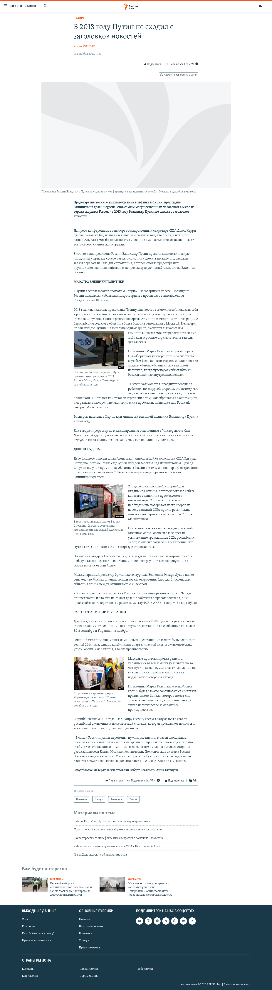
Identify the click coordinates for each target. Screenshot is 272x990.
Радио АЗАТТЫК (84, 46)
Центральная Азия (91, 926)
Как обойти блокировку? (38, 933)
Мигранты (56, 879)
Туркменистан (90, 975)
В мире (79, 18)
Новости (84, 919)
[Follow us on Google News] (183, 921)
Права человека (89, 947)
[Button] (152, 64)
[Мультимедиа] (260, 6)
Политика (85, 933)
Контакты (28, 926)
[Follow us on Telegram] (165, 921)
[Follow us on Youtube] (139, 921)
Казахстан (29, 968)
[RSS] (192, 921)
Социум (84, 940)
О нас (25, 919)
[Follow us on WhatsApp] (174, 921)
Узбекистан (145, 968)
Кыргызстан (30, 975)
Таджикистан (89, 968)
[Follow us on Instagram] (148, 921)
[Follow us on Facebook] (157, 921)
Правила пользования (36, 940)
